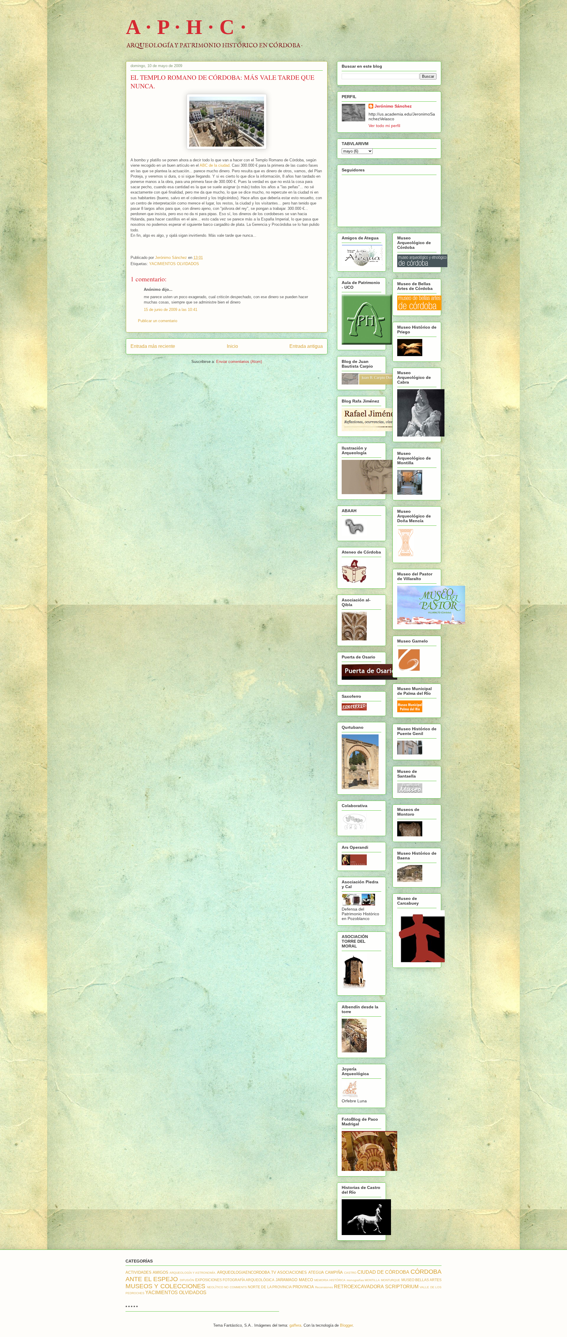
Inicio (232, 346)
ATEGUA (316, 1272)
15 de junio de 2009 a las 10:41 (170, 309)
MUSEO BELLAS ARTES (421, 1280)
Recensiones (324, 1287)
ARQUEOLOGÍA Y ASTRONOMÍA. (193, 1272)
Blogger (346, 1325)
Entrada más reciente (153, 346)
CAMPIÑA (334, 1272)
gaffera (295, 1325)
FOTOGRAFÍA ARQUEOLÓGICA (248, 1280)
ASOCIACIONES (292, 1272)
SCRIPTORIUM (401, 1286)
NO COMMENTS (235, 1287)
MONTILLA (372, 1280)
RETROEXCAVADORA (359, 1286)
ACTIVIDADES (138, 1272)
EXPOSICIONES (208, 1280)
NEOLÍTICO (215, 1287)
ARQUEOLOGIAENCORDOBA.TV (246, 1272)
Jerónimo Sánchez (393, 106)
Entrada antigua (306, 346)
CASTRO (350, 1272)
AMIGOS (160, 1272)
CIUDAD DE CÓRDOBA (383, 1272)
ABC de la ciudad (214, 165)
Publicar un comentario (157, 321)
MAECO (306, 1280)
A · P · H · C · (186, 27)
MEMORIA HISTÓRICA (330, 1280)
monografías (355, 1280)
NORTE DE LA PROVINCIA (270, 1287)
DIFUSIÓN (187, 1280)
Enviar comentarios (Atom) (239, 361)
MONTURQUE (390, 1280)
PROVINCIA (303, 1287)
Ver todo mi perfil (384, 125)
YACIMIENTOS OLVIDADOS (174, 264)
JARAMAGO (286, 1280)
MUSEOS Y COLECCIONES (165, 1286)
